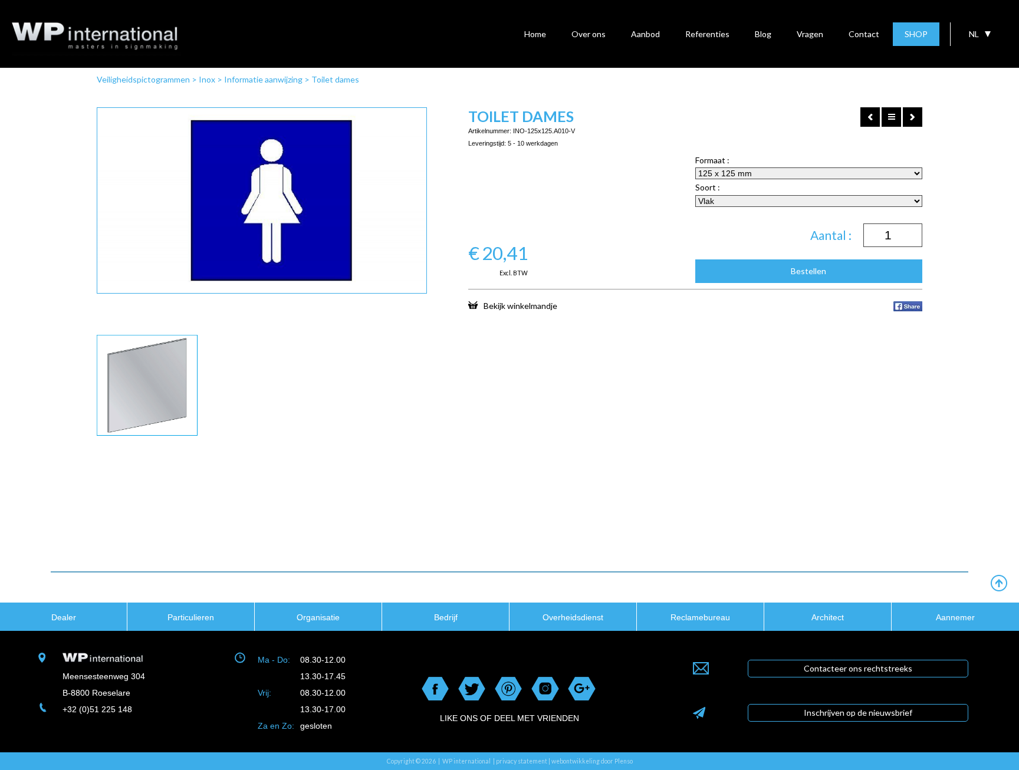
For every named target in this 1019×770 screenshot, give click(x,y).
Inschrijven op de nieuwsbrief (858, 713)
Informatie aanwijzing (263, 79)
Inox (207, 79)
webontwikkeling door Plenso (592, 761)
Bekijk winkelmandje (520, 305)
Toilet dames (335, 79)
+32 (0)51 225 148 (97, 709)
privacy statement (521, 761)
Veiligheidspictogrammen (143, 79)
